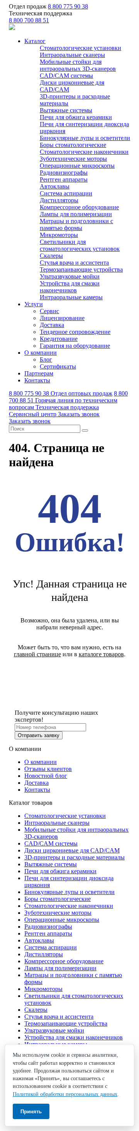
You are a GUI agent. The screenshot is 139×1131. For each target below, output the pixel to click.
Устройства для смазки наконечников (70, 287)
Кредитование (59, 338)
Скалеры (51, 255)
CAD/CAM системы (66, 75)
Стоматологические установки (80, 48)
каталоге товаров (101, 654)
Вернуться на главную (69, 674)
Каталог (35, 41)
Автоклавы (55, 186)
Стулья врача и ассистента (74, 262)
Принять (31, 1111)
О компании (40, 352)
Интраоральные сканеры (72, 55)
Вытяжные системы (66, 110)
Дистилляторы (59, 200)
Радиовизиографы (64, 172)
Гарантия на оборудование (75, 345)
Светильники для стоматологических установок (80, 245)
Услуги (33, 304)
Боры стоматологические (73, 145)
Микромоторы (59, 235)
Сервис (49, 311)
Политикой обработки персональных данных (65, 1094)
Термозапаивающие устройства (81, 269)
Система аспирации (66, 193)
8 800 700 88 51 (29, 20)
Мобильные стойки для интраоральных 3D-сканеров (78, 65)
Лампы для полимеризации (76, 214)
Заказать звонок (79, 414)
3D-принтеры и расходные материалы (74, 857)
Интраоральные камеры (71, 297)
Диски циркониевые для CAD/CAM (72, 850)
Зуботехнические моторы (73, 158)
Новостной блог (45, 775)
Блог (46, 359)
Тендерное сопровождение (75, 332)
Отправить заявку (38, 735)
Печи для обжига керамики (76, 117)
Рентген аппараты (64, 179)
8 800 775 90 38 (68, 6)
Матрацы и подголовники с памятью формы (76, 224)
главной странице (37, 654)
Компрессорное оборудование (79, 207)
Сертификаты (58, 366)
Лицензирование (62, 318)
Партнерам (38, 373)
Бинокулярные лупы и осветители (85, 138)
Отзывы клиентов (48, 769)
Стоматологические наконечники (84, 151)
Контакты (37, 380)
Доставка (52, 325)
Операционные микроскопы (77, 165)
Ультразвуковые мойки (70, 276)
